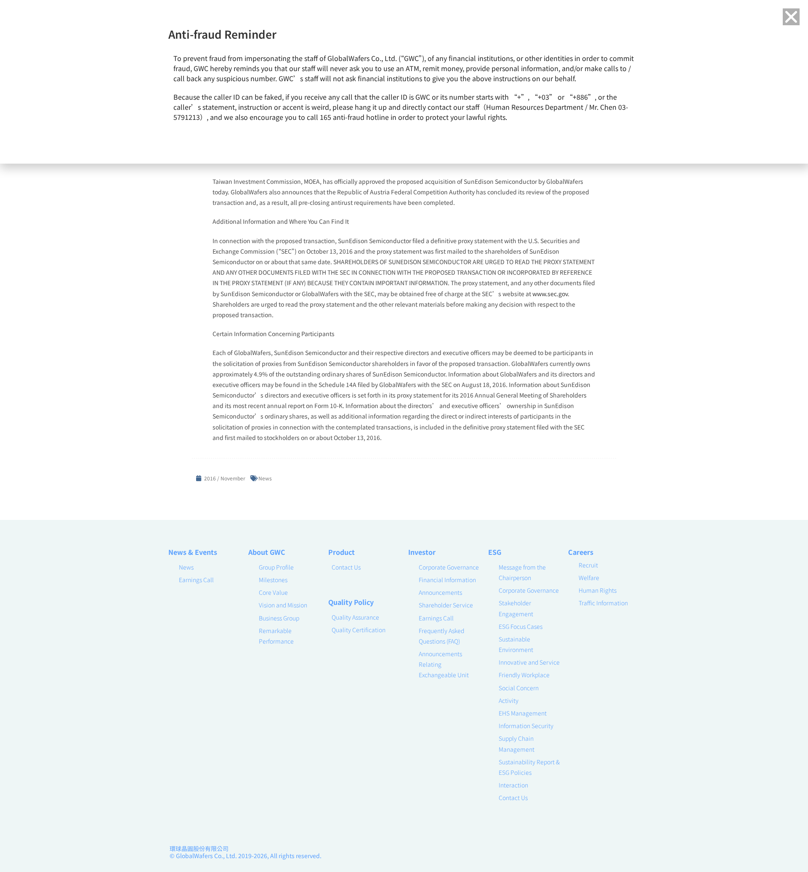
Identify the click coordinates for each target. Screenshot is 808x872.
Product (341, 552)
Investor (422, 552)
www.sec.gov (550, 293)
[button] (791, 16)
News (265, 478)
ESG (494, 552)
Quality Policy (351, 602)
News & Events (192, 552)
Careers (580, 552)
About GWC (266, 552)
